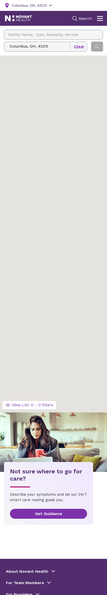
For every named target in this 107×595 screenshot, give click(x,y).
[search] (97, 47)
